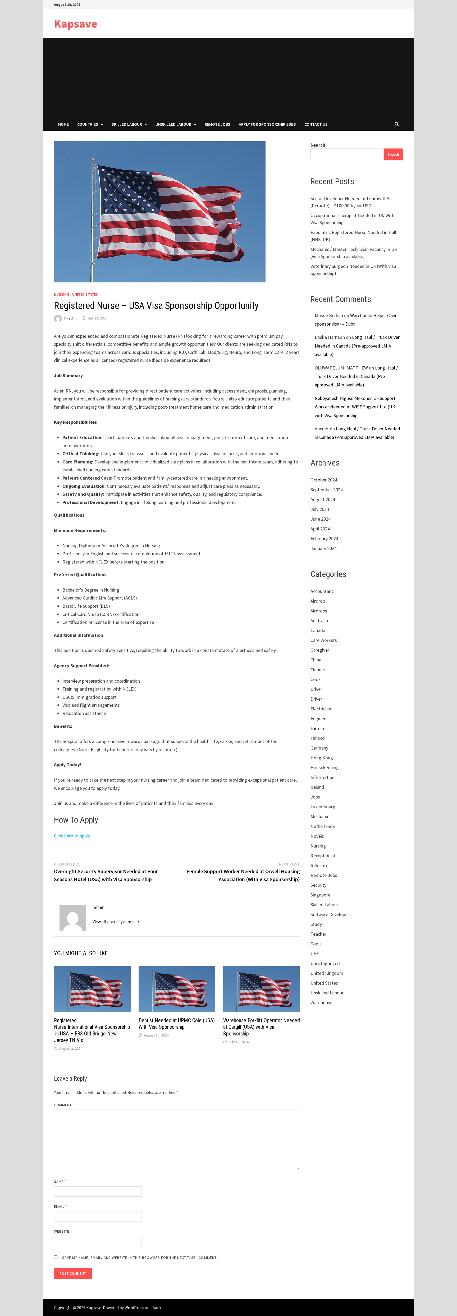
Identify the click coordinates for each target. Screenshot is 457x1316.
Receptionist (323, 856)
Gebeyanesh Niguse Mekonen (344, 398)
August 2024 (322, 499)
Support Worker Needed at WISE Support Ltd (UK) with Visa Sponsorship (356, 406)
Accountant (321, 591)
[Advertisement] (228, 78)
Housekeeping (324, 767)
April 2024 (320, 529)
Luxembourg (322, 807)
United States (85, 294)
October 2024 (323, 480)
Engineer (319, 718)
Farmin (317, 728)
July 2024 (319, 509)
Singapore (320, 895)
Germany (319, 748)
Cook (315, 679)
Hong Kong (321, 758)
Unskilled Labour (173, 124)
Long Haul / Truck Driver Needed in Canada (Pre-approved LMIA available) (357, 345)
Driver (316, 689)
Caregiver (319, 650)
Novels (317, 836)
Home (63, 124)
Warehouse (321, 1002)
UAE (314, 953)
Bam (156, 1307)
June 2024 (320, 519)
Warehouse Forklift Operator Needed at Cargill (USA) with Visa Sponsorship (261, 1027)
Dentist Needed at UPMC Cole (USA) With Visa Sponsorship (177, 1023)
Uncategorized (325, 963)
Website (62, 1231)
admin (73, 318)
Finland (317, 738)
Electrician (320, 709)
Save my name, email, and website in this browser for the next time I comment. (139, 1257)
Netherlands (322, 826)
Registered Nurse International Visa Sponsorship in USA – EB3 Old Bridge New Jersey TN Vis (92, 1030)
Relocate (319, 865)
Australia (319, 621)
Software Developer (329, 914)
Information (322, 777)
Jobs (315, 797)
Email (60, 1206)
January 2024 (323, 548)
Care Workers (323, 640)
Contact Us (316, 124)
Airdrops (318, 611)
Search (317, 145)
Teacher (318, 934)
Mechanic (319, 816)
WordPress (134, 1307)
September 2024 (326, 489)
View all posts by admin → (116, 921)
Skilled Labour (127, 124)
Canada (317, 630)
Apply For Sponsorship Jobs (267, 124)
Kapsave (76, 23)
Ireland (317, 787)
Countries (87, 124)
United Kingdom (326, 973)
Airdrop (317, 601)
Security (318, 885)
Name (60, 1181)
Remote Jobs (217, 124)
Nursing (61, 294)
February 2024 (324, 538)
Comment (64, 1104)
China (315, 660)
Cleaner (317, 669)
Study (316, 924)
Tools (316, 944)
